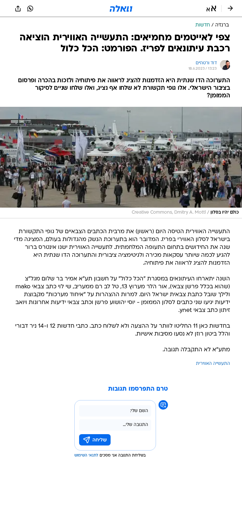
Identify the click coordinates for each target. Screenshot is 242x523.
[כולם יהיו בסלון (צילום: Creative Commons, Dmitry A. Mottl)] (121, 162)
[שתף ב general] (17, 8)
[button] (211, 8)
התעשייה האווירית (213, 364)
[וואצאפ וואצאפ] (30, 8)
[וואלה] (121, 8)
